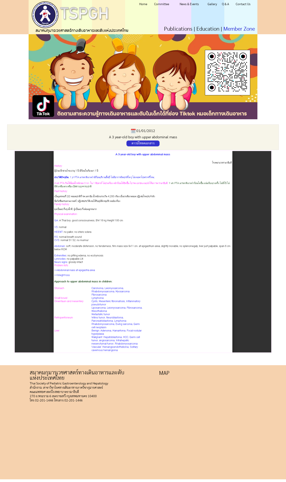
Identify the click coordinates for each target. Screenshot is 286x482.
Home (143, 4)
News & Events (189, 4)
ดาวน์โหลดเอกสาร (143, 143)
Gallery (212, 4)
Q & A (225, 4)
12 (196, 121)
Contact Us (243, 4)
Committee (161, 4)
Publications (178, 29)
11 (201, 121)
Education (207, 29)
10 (206, 121)
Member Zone (239, 29)
